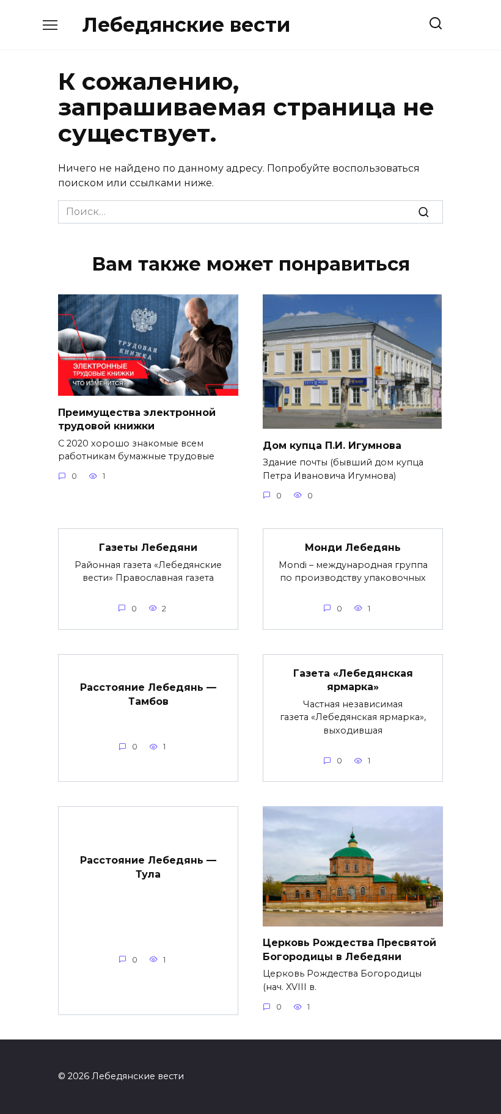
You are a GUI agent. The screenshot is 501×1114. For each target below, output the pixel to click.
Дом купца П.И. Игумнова (332, 445)
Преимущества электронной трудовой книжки (137, 418)
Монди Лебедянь (353, 547)
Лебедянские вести (186, 25)
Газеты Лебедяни (148, 547)
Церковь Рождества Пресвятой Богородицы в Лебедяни (349, 949)
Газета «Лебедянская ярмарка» (353, 680)
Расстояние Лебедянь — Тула (148, 866)
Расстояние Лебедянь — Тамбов (148, 694)
